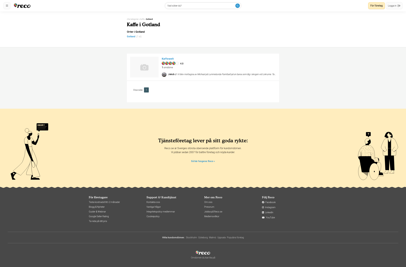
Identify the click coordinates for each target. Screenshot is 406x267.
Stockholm (191, 237)
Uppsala (221, 237)
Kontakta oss (153, 202)
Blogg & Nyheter (97, 207)
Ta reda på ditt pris (98, 221)
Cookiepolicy (153, 216)
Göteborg (203, 237)
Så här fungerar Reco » (203, 161)
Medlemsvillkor (211, 216)
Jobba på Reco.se (213, 211)
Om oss (208, 202)
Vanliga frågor (154, 207)
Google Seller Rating (99, 216)
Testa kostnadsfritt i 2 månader (104, 202)
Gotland (131, 36)
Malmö (212, 237)
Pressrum (209, 207)
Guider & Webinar (97, 211)
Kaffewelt (168, 58)
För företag (376, 5)
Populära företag (235, 237)
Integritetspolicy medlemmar (161, 211)
